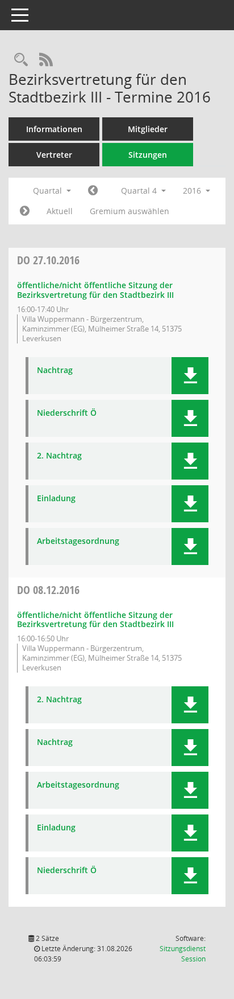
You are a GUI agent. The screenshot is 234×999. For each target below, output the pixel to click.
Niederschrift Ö (67, 413)
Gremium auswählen (129, 211)
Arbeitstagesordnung (78, 541)
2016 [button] (193, 190)
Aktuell (60, 211)
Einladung (56, 498)
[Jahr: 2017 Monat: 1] (24, 211)
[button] (190, 375)
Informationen (54, 129)
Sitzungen (147, 154)
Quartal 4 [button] (140, 190)
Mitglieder (148, 129)
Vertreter (54, 154)
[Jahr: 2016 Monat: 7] (93, 191)
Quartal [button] (48, 190)
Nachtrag (55, 370)
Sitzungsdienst (183, 954)
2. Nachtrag (59, 456)
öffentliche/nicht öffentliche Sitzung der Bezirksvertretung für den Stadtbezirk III (95, 290)
